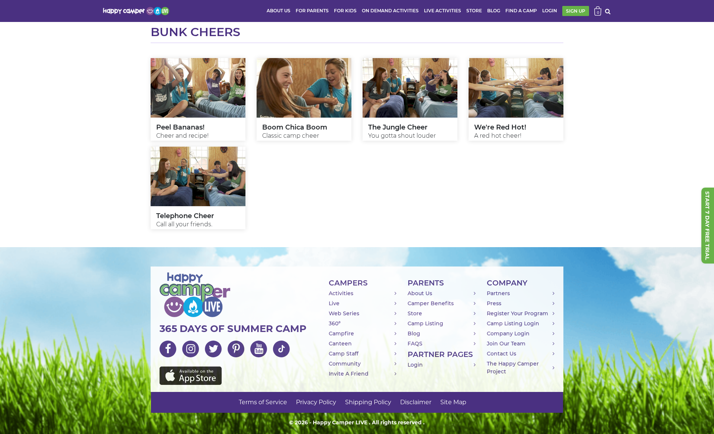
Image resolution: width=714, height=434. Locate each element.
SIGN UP (575, 11)
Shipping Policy (368, 402)
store (474, 10)
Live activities (442, 10)
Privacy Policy (316, 402)
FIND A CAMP (521, 10)
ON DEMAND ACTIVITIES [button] (390, 10)
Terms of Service (263, 402)
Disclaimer (415, 402)
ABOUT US (278, 10)
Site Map (453, 402)
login (549, 10)
